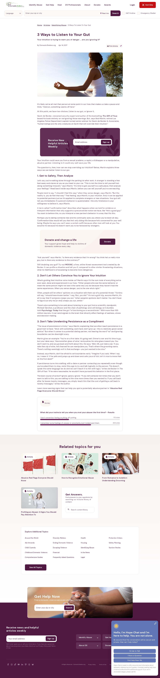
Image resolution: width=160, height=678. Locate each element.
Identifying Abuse (59, 25)
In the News (85, 552)
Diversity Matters (59, 538)
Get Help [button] (50, 5)
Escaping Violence (60, 548)
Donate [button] (97, 5)
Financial (56, 552)
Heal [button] (60, 5)
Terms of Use (102, 664)
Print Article (113, 46)
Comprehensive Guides (34, 557)
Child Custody (30, 548)
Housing (84, 543)
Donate (107, 241)
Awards (107, 5)
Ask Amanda (30, 543)
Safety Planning (115, 543)
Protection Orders (115, 538)
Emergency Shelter (148, 13)
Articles (47, 25)
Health (83, 538)
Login (132, 5)
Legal (83, 557)
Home (39, 25)
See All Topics (35, 567)
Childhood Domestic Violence (36, 552)
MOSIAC (69, 264)
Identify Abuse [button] (35, 5)
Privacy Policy (92, 664)
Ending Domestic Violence (63, 543)
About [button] (87, 5)
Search (115, 13)
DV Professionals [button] (73, 5)
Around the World (31, 538)
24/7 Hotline (130, 13)
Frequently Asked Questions (63, 557)
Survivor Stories (114, 548)
